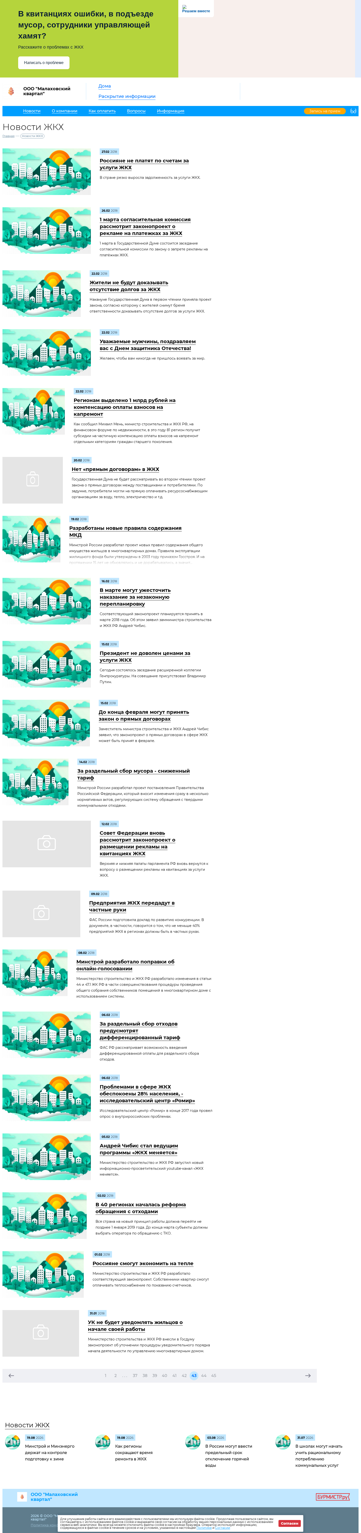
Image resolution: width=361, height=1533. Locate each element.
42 (184, 1375)
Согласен (289, 1523)
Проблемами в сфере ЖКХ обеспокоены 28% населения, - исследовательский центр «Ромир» (147, 1094)
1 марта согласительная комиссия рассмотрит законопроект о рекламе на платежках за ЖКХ (145, 226)
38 (145, 1375)
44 (204, 1375)
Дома (104, 86)
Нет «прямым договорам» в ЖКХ (115, 469)
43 (194, 1375)
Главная (8, 136)
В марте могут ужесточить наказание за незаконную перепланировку (135, 597)
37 (135, 1375)
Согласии (222, 1528)
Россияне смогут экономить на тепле (143, 1263)
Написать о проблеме (44, 63)
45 (213, 1375)
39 (155, 1375)
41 (174, 1375)
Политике (204, 1528)
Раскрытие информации (126, 96)
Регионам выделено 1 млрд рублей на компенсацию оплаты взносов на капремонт (125, 407)
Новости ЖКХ (27, 1425)
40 (164, 1375)
